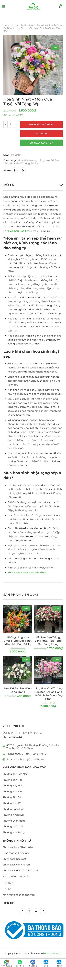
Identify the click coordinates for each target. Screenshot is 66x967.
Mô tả (8, 185)
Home (6, 25)
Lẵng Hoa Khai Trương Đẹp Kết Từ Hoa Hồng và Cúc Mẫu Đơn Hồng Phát (48, 693)
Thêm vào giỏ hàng (41, 124)
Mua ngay (41, 133)
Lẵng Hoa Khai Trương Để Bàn (21, 163)
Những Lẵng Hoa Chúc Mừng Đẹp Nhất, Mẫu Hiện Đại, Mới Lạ (18, 641)
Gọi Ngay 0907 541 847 (41, 143)
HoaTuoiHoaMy (52, 953)
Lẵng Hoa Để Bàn (49, 160)
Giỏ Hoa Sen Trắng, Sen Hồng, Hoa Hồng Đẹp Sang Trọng (48, 641)
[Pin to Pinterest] (23, 170)
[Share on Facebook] (15, 170)
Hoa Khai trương (24, 25)
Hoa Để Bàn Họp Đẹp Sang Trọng (17, 690)
